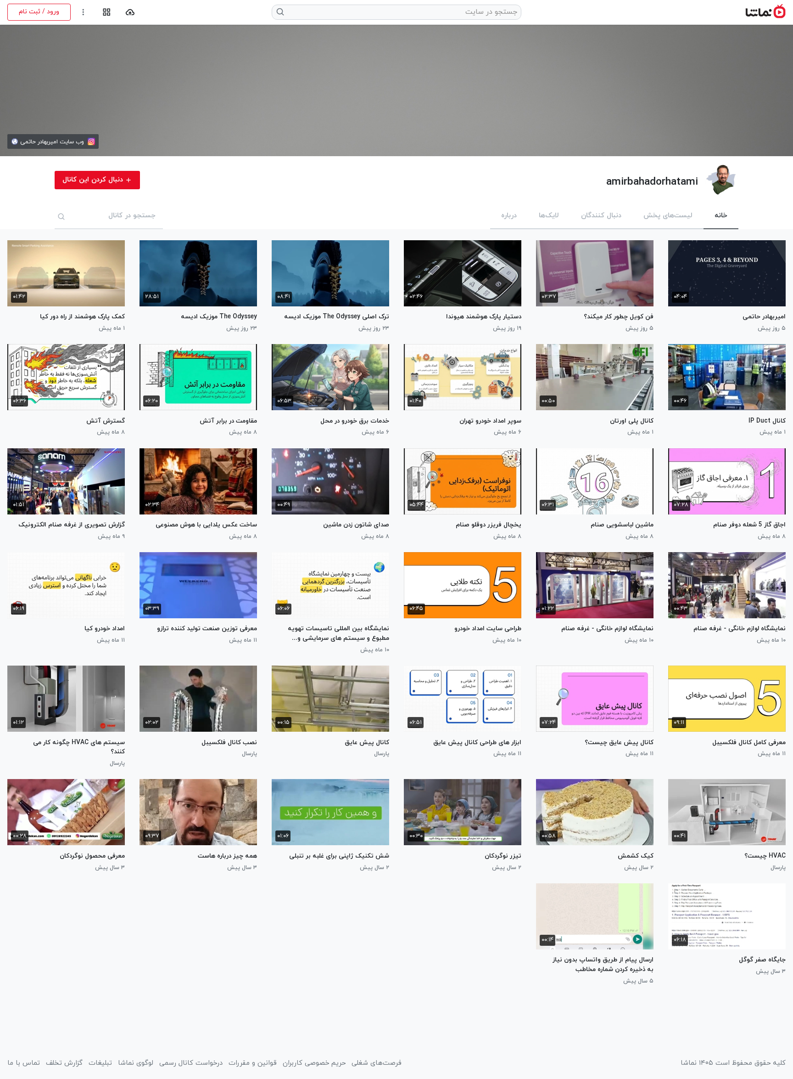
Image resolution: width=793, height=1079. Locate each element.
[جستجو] (61, 216)
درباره (509, 215)
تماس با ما (23, 1063)
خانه (721, 215)
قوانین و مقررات (253, 1063)
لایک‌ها (549, 215)
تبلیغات (100, 1063)
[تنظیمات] (83, 12)
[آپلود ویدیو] (130, 12)
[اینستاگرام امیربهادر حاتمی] (91, 141)
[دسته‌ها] (106, 12)
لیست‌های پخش (667, 215)
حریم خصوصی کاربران (314, 1063)
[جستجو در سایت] (281, 12)
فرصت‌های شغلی (377, 1063)
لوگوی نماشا (135, 1063)
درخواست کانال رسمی (191, 1063)
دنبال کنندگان (601, 215)
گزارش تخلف (64, 1063)
